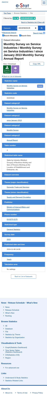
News (7, 307)
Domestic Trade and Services (18, 187)
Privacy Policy (37, 393)
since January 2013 (14, 120)
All (6, 326)
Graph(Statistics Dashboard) (16, 347)
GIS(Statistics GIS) (12, 355)
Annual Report (12, 140)
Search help (38, 33)
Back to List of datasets (12, 76)
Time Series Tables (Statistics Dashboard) (13, 351)
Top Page (7, 13)
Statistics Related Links (14, 380)
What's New (9, 313)
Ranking (8, 316)
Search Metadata (11, 35)
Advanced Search (9, 32)
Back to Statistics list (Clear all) (33, 22)
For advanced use (12, 368)
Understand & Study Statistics (16, 378)
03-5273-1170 (12, 219)
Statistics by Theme (12, 334)
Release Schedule (12, 310)
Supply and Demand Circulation (19, 197)
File (6, 331)
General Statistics (13, 229)
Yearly (9, 259)
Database (9, 329)
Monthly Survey (13, 130)
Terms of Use (22, 393)
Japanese (5, 2)
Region (8, 358)
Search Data (26, 35)
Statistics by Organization (15, 337)
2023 (9, 239)
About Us (8, 393)
